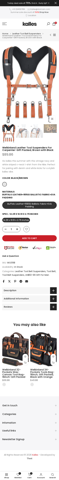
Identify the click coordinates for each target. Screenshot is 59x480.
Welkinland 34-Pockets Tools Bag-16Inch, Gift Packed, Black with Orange (42, 373)
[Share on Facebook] (3, 281)
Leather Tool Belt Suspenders (26, 34)
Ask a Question (10, 256)
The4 (29, 458)
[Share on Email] (26, 281)
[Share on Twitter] (9, 281)
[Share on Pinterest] (15, 281)
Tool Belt (51, 271)
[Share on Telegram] (21, 281)
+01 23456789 (18, 9)
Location (32, 15)
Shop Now (44, 12)
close (55, 3)
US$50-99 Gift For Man (37, 274)
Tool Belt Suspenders (13, 274)
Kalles (35, 454)
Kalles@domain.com (40, 9)
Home (5, 34)
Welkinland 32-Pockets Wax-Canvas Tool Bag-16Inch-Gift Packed (13, 373)
